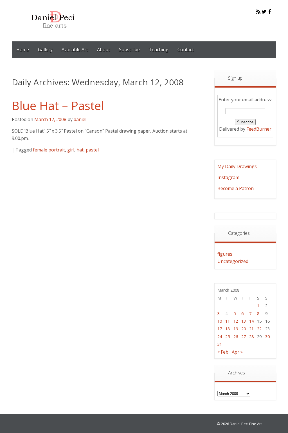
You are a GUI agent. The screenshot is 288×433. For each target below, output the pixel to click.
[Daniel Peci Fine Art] (53, 32)
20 (243, 328)
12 (235, 321)
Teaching (158, 49)
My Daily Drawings (237, 166)
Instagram (228, 177)
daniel (80, 119)
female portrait (49, 150)
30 (267, 336)
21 (251, 328)
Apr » (237, 352)
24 (219, 336)
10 (219, 321)
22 (259, 328)
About (103, 49)
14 (251, 321)
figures (224, 254)
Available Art (75, 49)
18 (227, 328)
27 (243, 336)
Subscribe (129, 49)
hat (80, 150)
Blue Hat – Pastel (58, 105)
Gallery (45, 49)
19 (235, 328)
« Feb (222, 352)
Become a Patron (235, 188)
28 (251, 336)
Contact (185, 49)
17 (219, 328)
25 (227, 336)
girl (70, 150)
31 (219, 344)
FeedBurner (258, 129)
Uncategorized (232, 261)
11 (227, 321)
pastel (92, 150)
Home (22, 49)
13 (243, 321)
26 (235, 336)
